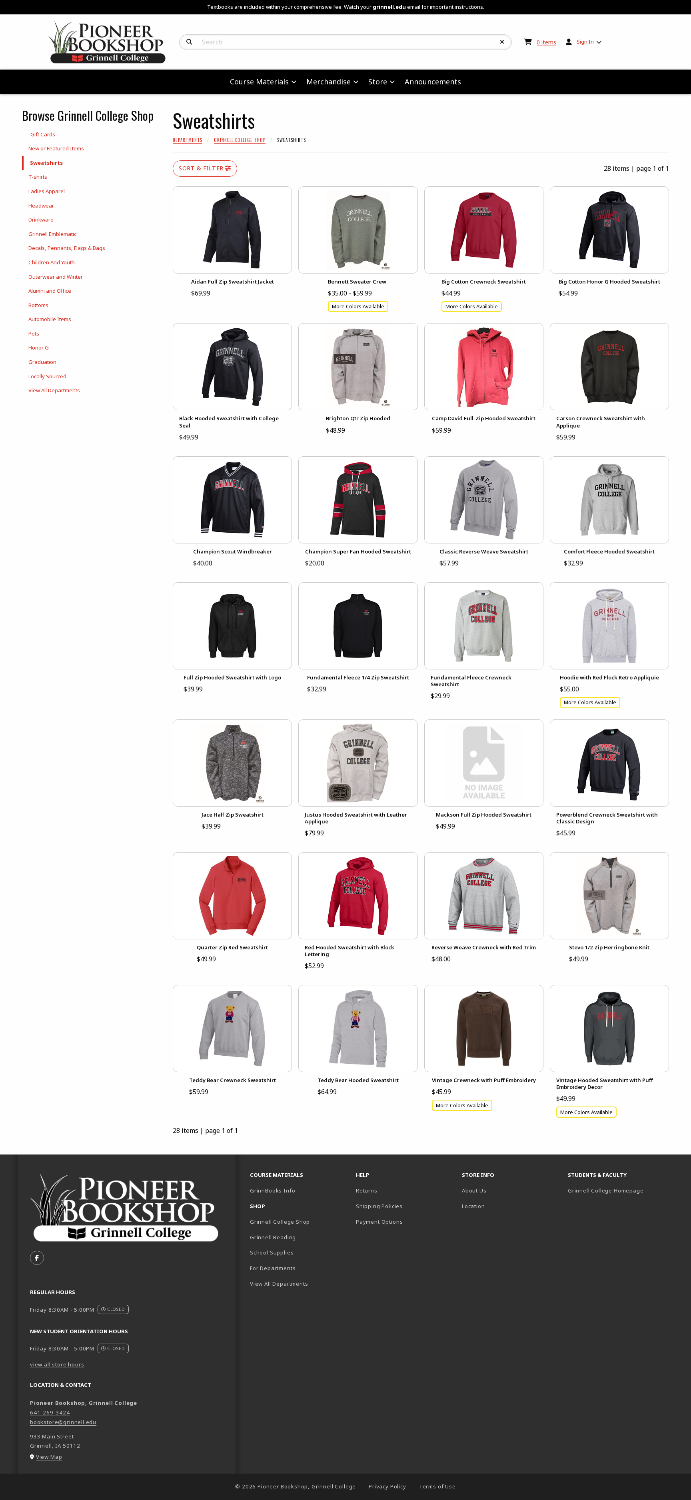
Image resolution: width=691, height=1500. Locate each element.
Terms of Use (437, 1486)
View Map (49, 1456)
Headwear (41, 205)
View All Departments (54, 390)
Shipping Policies (379, 1206)
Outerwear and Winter (55, 276)
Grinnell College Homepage (617, 1190)
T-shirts (37, 176)
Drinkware (41, 219)
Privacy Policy (387, 1486)
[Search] (189, 42)
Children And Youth (51, 262)
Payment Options (379, 1221)
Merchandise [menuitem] (328, 81)
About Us (474, 1190)
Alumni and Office (49, 290)
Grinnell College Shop (240, 140)
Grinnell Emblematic (52, 234)
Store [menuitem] (377, 81)
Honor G (38, 347)
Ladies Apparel (46, 191)
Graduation (42, 362)
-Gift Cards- (42, 134)
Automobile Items (49, 319)
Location (473, 1206)
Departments (187, 140)
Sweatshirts (46, 162)
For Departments (273, 1268)
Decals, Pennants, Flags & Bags (66, 248)
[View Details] (232, 230)
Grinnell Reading (273, 1237)
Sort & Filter (202, 168)
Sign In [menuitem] (585, 41)
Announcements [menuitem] (433, 81)
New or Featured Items (56, 148)
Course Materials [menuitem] (259, 81)
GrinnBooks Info (299, 1190)
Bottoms (38, 305)
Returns (366, 1190)
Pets (33, 333)
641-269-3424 (50, 1412)
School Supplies (272, 1252)
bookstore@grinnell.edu (63, 1422)
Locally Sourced (47, 376)
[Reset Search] (502, 42)
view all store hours (57, 1364)
